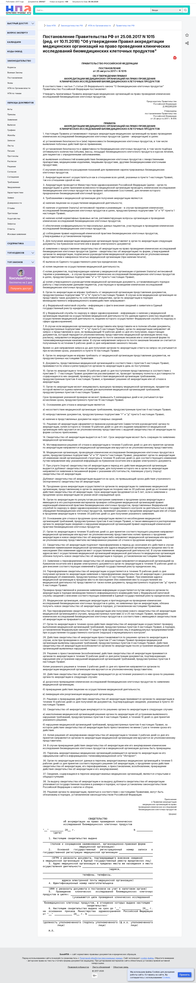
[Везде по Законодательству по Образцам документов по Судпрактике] (167, 10)
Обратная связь (120, 967)
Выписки (11, 125)
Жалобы (11, 135)
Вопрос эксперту (17, 32)
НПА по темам (14, 93)
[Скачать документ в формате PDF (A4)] (175, 57)
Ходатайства (13, 218)
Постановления (14, 77)
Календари (14, 42)
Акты (9, 109)
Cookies (166, 977)
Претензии (12, 213)
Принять (184, 974)
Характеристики (15, 192)
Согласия (11, 171)
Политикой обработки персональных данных (101, 958)
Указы (10, 83)
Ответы (11, 229)
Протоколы (12, 156)
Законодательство (19, 61)
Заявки (10, 197)
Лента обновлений (101, 967)
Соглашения (13, 177)
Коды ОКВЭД (14, 51)
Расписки (11, 161)
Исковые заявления (16, 234)
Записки (11, 140)
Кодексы (11, 67)
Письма (11, 151)
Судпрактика (15, 243)
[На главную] (18, 10)
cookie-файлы (147, 958)
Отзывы (11, 208)
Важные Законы (14, 72)
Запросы (11, 223)
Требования (13, 182)
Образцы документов (20, 102)
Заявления (12, 119)
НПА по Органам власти (18, 88)
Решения (11, 166)
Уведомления (13, 187)
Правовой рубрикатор (78, 967)
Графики (11, 130)
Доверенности (14, 203)
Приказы (11, 114)
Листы (10, 145)
